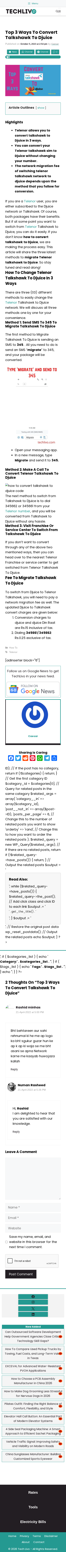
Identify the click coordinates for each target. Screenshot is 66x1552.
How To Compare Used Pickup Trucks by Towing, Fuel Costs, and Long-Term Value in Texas (33, 1353)
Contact (39, 1542)
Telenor (30, 201)
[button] (57, 11)
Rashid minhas (28, 1007)
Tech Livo (24, 1549)
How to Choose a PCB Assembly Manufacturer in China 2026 (33, 1381)
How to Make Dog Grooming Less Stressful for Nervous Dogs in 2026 (33, 1393)
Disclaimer (51, 1536)
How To (13, 647)
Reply (14, 1069)
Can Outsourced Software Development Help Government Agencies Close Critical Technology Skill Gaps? (33, 1336)
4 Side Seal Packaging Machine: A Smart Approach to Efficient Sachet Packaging (33, 1431)
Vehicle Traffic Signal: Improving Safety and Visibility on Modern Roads (33, 1444)
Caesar (55, 44)
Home (12, 1536)
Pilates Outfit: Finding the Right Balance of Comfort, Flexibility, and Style (33, 1406)
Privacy (24, 1536)
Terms (37, 1536)
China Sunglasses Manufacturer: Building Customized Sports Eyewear (33, 1456)
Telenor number (17, 511)
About (26, 1542)
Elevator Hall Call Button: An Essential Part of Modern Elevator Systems (33, 1418)
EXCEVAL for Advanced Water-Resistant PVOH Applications (33, 1368)
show (40, 108)
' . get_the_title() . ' (22, 912)
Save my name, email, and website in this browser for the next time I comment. (33, 1241)
